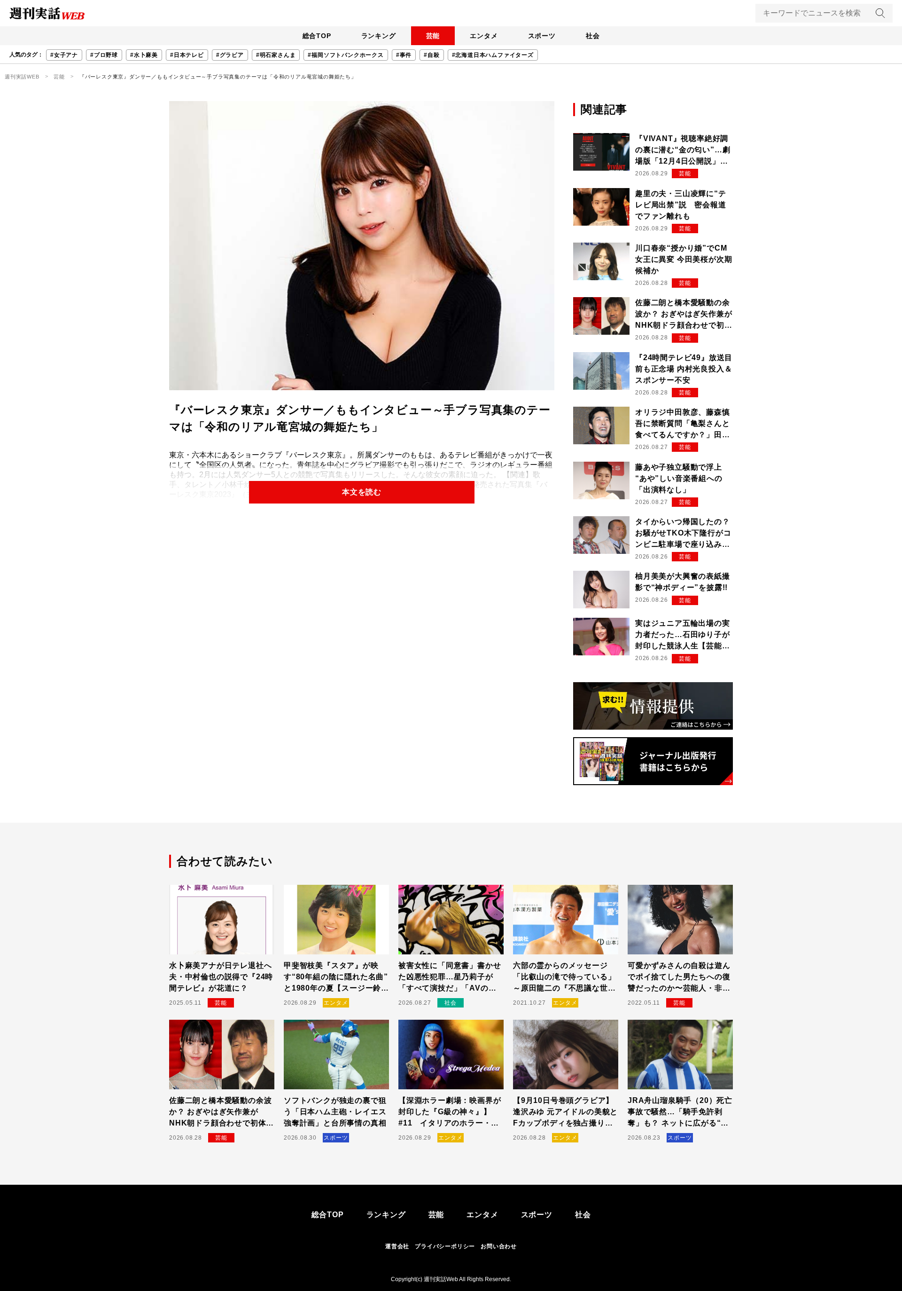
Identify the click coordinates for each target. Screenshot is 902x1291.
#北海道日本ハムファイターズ (493, 55)
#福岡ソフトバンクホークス (345, 55)
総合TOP (317, 35)
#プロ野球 (104, 55)
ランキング (378, 35)
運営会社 (397, 1246)
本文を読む (361, 492)
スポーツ (542, 35)
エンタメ (484, 35)
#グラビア (230, 55)
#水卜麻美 (144, 55)
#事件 (404, 55)
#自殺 (431, 55)
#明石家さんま (276, 55)
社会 (593, 35)
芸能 (433, 35)
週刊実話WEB (22, 76)
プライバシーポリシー (445, 1246)
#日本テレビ (187, 55)
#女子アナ (64, 55)
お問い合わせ (499, 1246)
